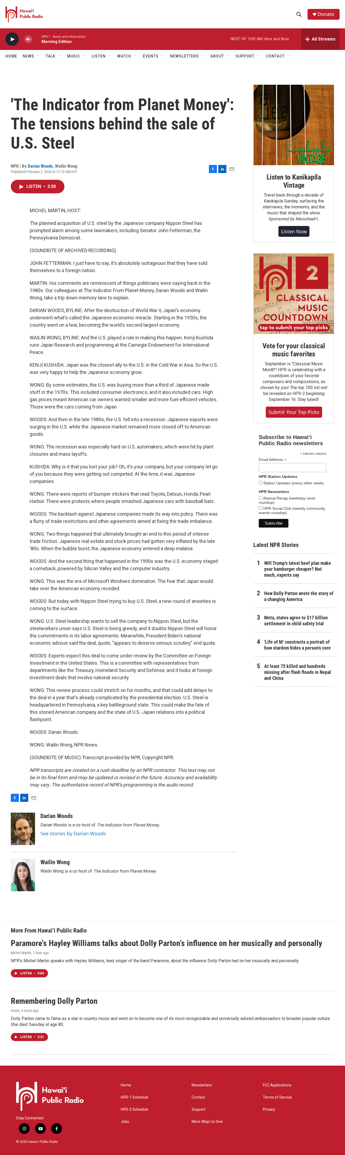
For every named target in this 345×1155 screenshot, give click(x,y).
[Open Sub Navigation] (38, 56)
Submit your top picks (293, 412)
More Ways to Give (207, 1122)
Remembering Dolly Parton (54, 1001)
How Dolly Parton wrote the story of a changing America (298, 596)
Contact (198, 1097)
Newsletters (202, 1085)
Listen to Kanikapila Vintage (294, 181)
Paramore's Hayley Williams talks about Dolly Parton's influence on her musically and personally (166, 943)
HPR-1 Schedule (134, 1097)
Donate (326, 14)
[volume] (28, 39)
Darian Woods (40, 166)
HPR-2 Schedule (134, 1109)
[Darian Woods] (23, 829)
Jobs (125, 1122)
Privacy (269, 1109)
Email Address (272, 459)
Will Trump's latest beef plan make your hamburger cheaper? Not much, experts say (297, 569)
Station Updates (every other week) (293, 483)
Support (198, 1109)
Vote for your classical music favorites (294, 350)
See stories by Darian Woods (73, 833)
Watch (124, 56)
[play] (12, 39)
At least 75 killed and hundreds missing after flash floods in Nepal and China (297, 672)
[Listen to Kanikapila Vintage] (294, 125)
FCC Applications (277, 1085)
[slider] (37, 39)
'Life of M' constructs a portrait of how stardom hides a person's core (297, 645)
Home (11, 56)
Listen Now (294, 231)
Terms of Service (277, 1097)
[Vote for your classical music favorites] (294, 294)
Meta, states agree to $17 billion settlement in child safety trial (296, 620)
